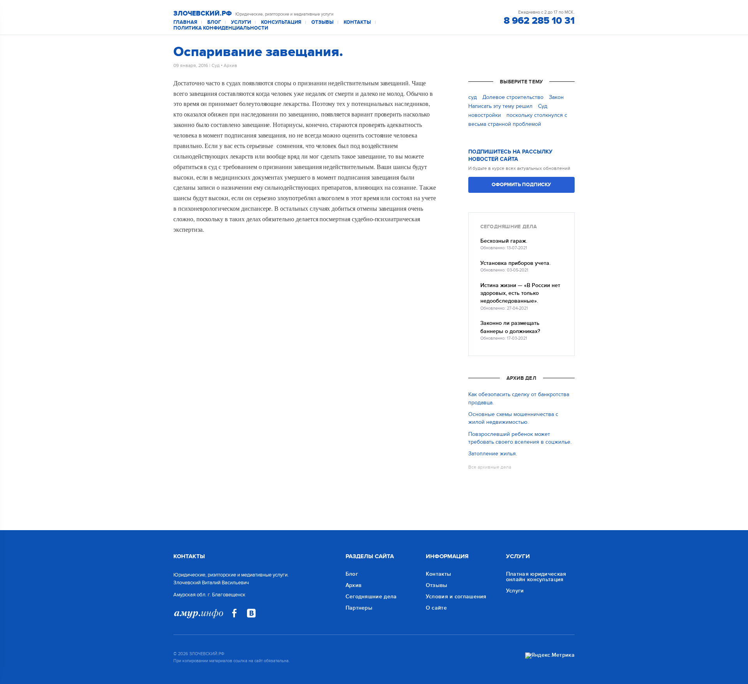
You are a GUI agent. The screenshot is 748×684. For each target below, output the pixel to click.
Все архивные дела (489, 467)
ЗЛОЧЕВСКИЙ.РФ (202, 14)
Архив (230, 65)
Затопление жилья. (492, 453)
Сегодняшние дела (371, 596)
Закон (556, 97)
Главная (185, 22)
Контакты (357, 22)
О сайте (436, 608)
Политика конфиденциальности (220, 28)
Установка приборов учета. (515, 263)
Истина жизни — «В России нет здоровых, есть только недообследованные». (520, 293)
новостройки (484, 115)
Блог (214, 22)
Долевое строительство (512, 97)
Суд (216, 65)
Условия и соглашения (456, 596)
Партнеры (359, 608)
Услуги (241, 22)
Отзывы (322, 22)
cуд (472, 97)
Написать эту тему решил (500, 106)
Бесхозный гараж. (503, 241)
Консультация (281, 22)
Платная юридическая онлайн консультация (536, 577)
